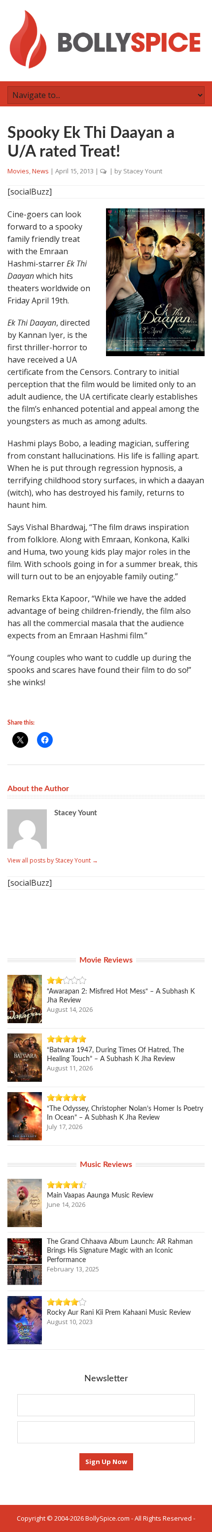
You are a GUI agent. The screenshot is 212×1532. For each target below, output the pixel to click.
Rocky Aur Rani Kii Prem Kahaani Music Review (119, 1312)
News (40, 171)
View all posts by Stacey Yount (52, 860)
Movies (18, 171)
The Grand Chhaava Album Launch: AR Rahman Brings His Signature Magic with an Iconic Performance (120, 1250)
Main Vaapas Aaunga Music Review (100, 1195)
